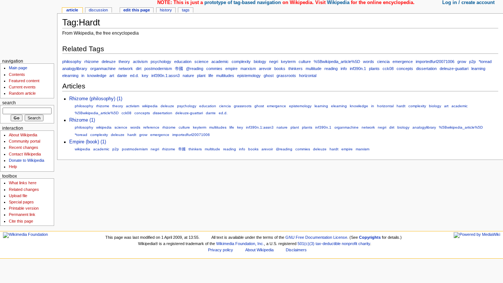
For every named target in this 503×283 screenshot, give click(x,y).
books (279, 68)
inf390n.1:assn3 (165, 75)
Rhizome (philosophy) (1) (95, 98)
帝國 (179, 68)
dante (122, 75)
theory (124, 61)
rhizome (91, 61)
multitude (313, 68)
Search (9, 103)
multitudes (225, 75)
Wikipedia (338, 2)
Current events (22, 87)
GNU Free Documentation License (316, 237)
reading (331, 68)
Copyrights (370, 237)
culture (305, 61)
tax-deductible (328, 243)
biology (260, 61)
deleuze (109, 61)
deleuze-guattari (454, 68)
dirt (138, 68)
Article (72, 10)
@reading (194, 68)
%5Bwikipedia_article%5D (337, 61)
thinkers (295, 68)
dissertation (426, 68)
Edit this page (136, 10)
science (201, 61)
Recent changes (23, 147)
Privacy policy (220, 250)
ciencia (383, 61)
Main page (18, 68)
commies (214, 68)
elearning (70, 75)
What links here (22, 183)
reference (151, 127)
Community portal (24, 141)
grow (461, 61)
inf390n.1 (358, 68)
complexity (241, 61)
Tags (186, 10)
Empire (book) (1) (87, 141)
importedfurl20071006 (435, 61)
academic (220, 61)
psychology (161, 61)
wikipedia (150, 106)
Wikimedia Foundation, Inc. (240, 243)
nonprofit (349, 243)
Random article (22, 93)
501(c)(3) (306, 243)
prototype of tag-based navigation (242, 2)
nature (188, 75)
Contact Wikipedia (25, 154)
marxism (248, 68)
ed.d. (134, 75)
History (166, 10)
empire (231, 68)
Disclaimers (296, 250)
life (210, 75)
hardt (401, 106)
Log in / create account (468, 2)
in (82, 75)
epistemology (249, 75)
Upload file (18, 195)
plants (374, 68)
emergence (403, 61)
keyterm (288, 61)
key (145, 75)
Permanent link (22, 214)
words (368, 61)
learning (478, 68)
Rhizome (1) (82, 120)
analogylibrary (74, 68)
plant (201, 75)
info (344, 68)
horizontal (307, 75)
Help (13, 166)
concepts (405, 68)
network (126, 68)
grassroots (286, 75)
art (111, 75)
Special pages (21, 202)
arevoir (265, 68)
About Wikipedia (23, 135)
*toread (485, 61)
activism (140, 61)
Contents (17, 74)
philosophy (71, 61)
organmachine (103, 68)
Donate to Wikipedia (26, 160)
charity (364, 243)
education (182, 61)
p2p (472, 61)
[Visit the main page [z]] (28, 28)
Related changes (24, 189)
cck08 (388, 68)
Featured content (24, 80)
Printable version (24, 208)
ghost (269, 75)
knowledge (96, 75)
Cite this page (21, 221)
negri (273, 61)
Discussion (98, 10)
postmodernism (158, 68)
